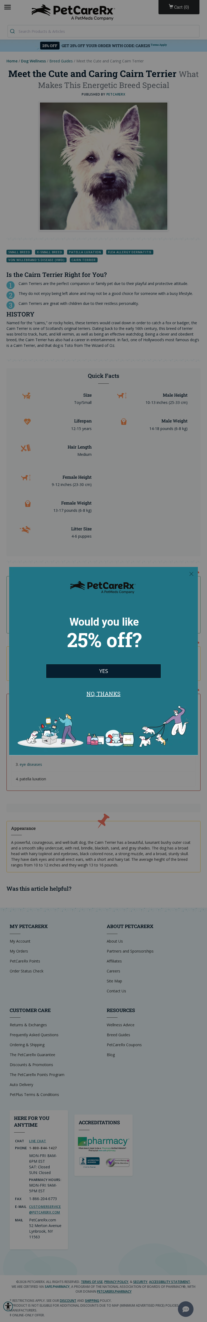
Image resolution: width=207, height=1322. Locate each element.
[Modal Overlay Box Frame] (103, 661)
